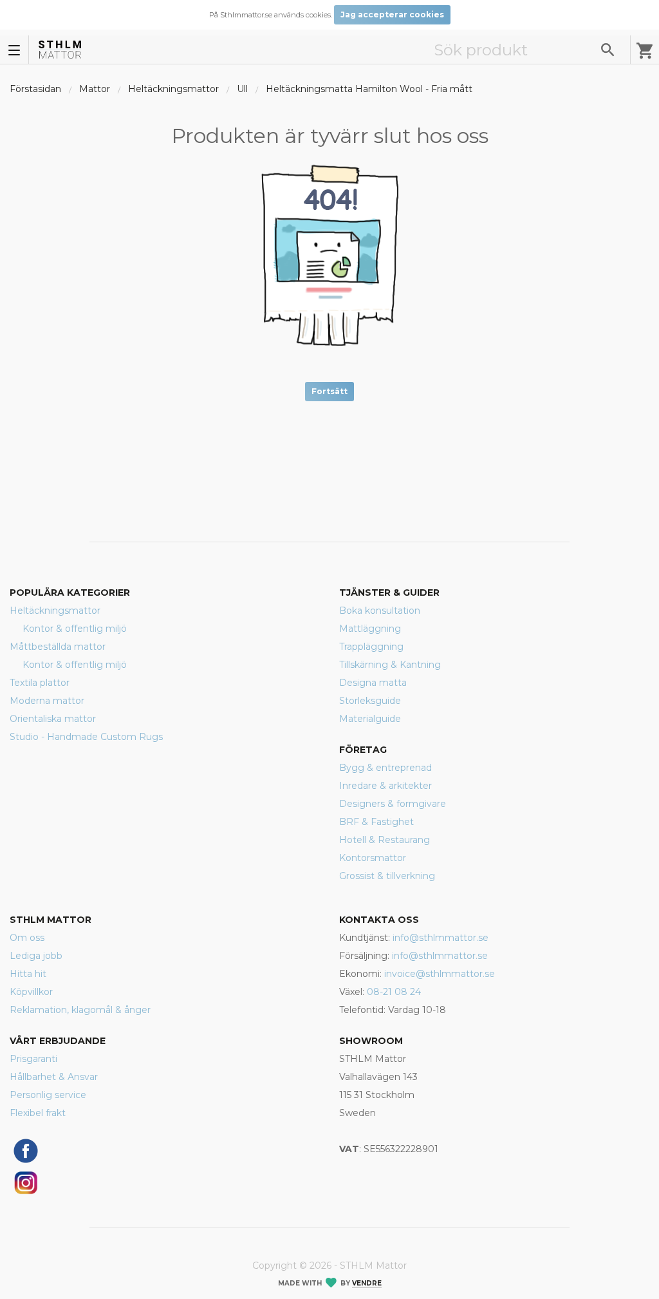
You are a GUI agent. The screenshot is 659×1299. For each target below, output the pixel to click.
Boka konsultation (379, 610)
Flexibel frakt (38, 1113)
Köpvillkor (31, 992)
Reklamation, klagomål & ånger (80, 1010)
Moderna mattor (47, 700)
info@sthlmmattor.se (440, 937)
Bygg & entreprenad (385, 767)
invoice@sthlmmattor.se (439, 974)
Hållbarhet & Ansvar (54, 1077)
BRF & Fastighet (376, 822)
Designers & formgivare (392, 804)
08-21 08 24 (394, 992)
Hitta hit (28, 974)
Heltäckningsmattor (173, 89)
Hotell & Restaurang (384, 840)
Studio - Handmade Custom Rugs (86, 737)
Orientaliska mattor (53, 719)
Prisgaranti (33, 1059)
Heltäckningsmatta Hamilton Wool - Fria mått (369, 89)
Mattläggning (370, 628)
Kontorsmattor (372, 858)
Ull (242, 89)
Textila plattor (40, 682)
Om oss (27, 937)
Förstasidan (35, 89)
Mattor (94, 89)
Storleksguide (370, 700)
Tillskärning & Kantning (390, 664)
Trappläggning (371, 646)
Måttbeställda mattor (58, 646)
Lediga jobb (36, 956)
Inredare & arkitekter (385, 786)
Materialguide (370, 719)
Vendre (367, 1283)
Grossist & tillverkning (387, 876)
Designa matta (373, 682)
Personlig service (48, 1095)
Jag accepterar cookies (392, 14)
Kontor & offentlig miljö (75, 628)
